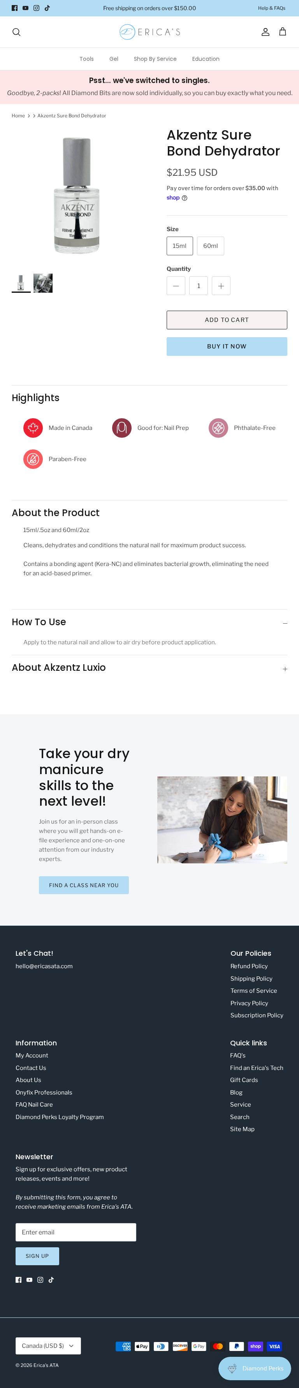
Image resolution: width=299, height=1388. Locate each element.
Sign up (37, 1256)
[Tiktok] (47, 8)
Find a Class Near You (84, 885)
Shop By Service (155, 59)
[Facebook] (15, 8)
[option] (81, 196)
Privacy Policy (249, 1003)
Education (206, 59)
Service (240, 1104)
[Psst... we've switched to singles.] (149, 87)
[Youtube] (25, 8)
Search (240, 1117)
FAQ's (238, 1055)
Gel (113, 59)
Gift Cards (244, 1080)
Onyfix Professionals (44, 1092)
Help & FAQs (271, 8)
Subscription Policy (256, 1015)
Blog (236, 1092)
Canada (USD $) (43, 1345)
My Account (32, 1055)
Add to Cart (227, 320)
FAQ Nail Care (34, 1104)
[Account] (264, 32)
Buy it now (227, 346)
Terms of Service (253, 990)
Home (18, 115)
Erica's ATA (46, 1365)
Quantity (179, 268)
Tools (86, 59)
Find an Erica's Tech (256, 1068)
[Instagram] (36, 8)
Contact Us (31, 1068)
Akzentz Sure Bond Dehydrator (71, 115)
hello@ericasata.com (44, 966)
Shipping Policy (251, 978)
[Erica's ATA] (150, 32)
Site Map (242, 1129)
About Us (28, 1080)
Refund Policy (249, 966)
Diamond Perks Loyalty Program (60, 1117)
